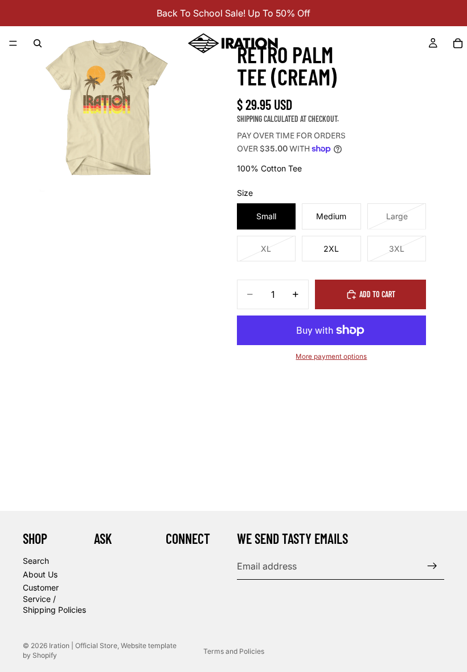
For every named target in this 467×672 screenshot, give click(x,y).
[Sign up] (432, 566)
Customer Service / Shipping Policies (54, 598)
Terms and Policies (233, 651)
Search (36, 561)
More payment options (331, 356)
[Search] (37, 43)
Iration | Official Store (83, 645)
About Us (40, 574)
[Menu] (13, 43)
